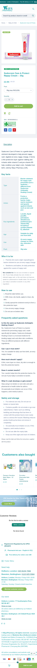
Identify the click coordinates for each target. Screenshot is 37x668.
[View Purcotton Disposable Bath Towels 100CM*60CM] (25, 466)
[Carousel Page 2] (19, 489)
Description (8, 144)
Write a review (18, 525)
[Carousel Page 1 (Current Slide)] (17, 489)
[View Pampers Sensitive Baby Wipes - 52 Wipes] (9, 466)
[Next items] (35, 474)
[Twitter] (10, 130)
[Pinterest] (14, 130)
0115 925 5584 (28, 574)
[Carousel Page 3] (21, 489)
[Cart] (9, 665)
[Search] (33, 9)
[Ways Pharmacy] (7, 9)
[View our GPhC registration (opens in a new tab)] (10, 124)
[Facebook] (5, 130)
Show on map (6, 606)
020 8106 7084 (24, 571)
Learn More (8, 503)
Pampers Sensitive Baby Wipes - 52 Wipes (9, 477)
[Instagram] (4, 623)
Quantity (6, 96)
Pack (5, 86)
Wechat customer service (14, 589)
